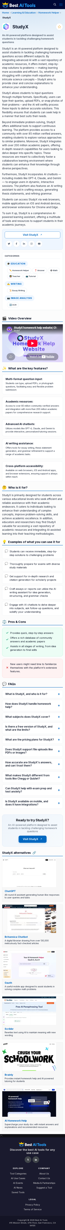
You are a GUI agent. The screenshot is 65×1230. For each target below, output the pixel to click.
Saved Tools (18, 1192)
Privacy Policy (32, 1204)
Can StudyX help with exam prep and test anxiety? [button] (28, 790)
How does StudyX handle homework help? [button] (28, 705)
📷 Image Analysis (19, 298)
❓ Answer (39, 270)
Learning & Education (24, 12)
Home (5, 12)
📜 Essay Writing (17, 290)
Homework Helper (48, 12)
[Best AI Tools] (18, 4)
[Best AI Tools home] (32, 1144)
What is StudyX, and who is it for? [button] (26, 693)
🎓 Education (16, 263)
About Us (44, 1173)
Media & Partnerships (44, 1183)
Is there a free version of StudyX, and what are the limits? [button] (28, 728)
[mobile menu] (60, 4)
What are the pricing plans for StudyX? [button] (29, 739)
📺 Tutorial (31, 276)
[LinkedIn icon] (35, 1159)
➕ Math (54, 270)
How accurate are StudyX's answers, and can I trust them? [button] (28, 764)
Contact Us (44, 1178)
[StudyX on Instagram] (31, 243)
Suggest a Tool (44, 1187)
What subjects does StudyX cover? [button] (27, 716)
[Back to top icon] (1, 1135)
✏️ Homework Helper (19, 270)
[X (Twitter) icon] (28, 1159)
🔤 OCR (12, 305)
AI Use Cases (18, 1178)
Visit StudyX (32, 234)
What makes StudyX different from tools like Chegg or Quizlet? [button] (27, 777)
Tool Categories (18, 1173)
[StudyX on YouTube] (39, 243)
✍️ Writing (14, 283)
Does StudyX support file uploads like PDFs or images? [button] (29, 751)
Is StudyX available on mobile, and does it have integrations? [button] (26, 803)
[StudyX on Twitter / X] (9, 243)
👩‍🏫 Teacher (14, 276)
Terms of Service (33, 1209)
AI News (18, 1187)
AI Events (18, 1183)
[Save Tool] (59, 26)
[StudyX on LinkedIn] (24, 243)
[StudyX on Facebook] (16, 243)
